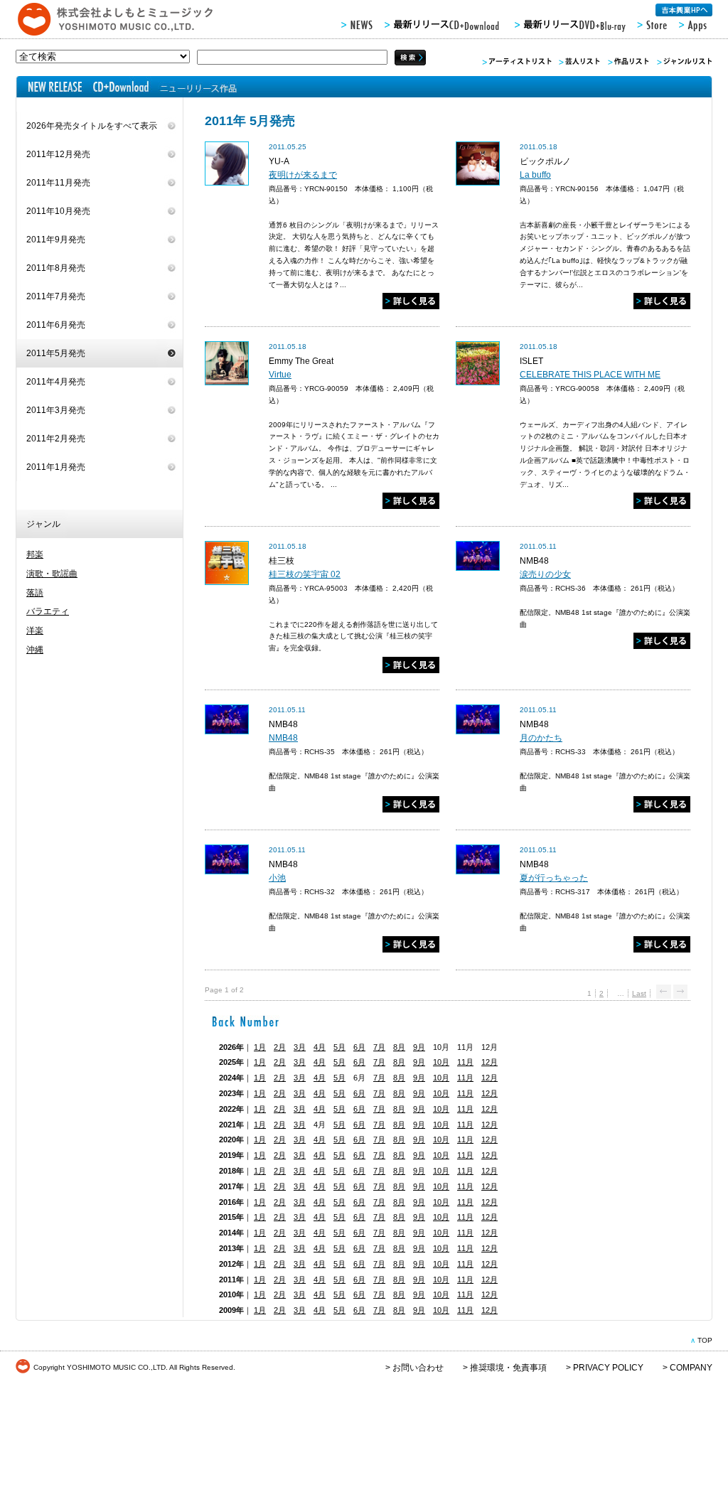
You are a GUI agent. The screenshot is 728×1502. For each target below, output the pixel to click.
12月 (489, 1062)
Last (639, 993)
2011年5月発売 (55, 353)
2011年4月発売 (55, 382)
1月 (260, 1047)
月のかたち (541, 738)
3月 (300, 1047)
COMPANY (691, 1368)
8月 (399, 1047)
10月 (441, 1062)
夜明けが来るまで (303, 175)
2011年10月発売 (58, 211)
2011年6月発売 (55, 325)
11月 (465, 1062)
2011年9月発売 (55, 240)
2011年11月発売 (58, 183)
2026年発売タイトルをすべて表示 (91, 126)
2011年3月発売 (55, 410)
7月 (379, 1047)
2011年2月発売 (55, 439)
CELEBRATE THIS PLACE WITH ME (590, 375)
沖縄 (34, 650)
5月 (339, 1047)
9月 (419, 1047)
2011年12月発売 (58, 154)
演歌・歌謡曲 (51, 574)
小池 (277, 878)
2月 (280, 1047)
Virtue (280, 375)
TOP (704, 1340)
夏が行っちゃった (554, 878)
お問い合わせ (418, 1368)
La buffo (535, 175)
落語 (34, 593)
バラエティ (47, 611)
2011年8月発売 (55, 268)
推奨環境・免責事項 (508, 1368)
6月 (359, 1047)
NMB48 (283, 738)
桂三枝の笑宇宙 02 (305, 574)
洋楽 (34, 630)
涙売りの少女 (545, 574)
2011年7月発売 (55, 296)
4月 (320, 1047)
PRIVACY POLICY (608, 1368)
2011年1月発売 (55, 467)
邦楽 (34, 554)
